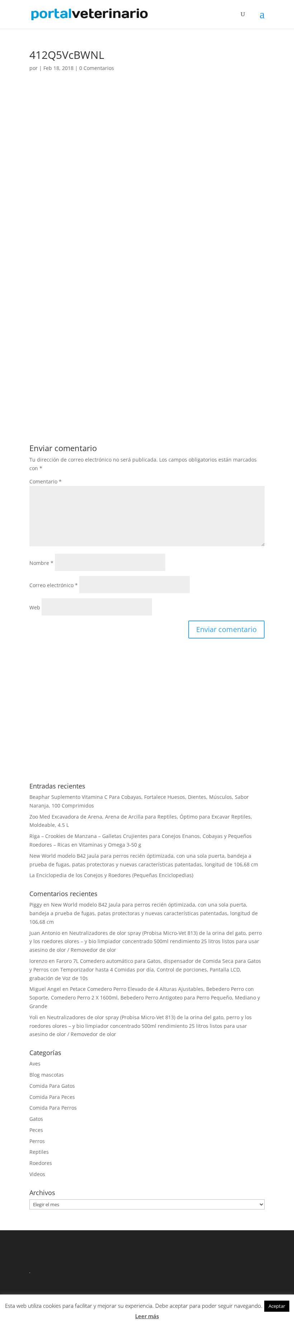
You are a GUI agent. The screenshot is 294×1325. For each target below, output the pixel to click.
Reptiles (39, 1151)
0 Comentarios (96, 68)
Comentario (45, 481)
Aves (35, 1063)
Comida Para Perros (53, 1107)
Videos (37, 1174)
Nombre (41, 563)
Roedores (40, 1163)
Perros (37, 1141)
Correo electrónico (53, 585)
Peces (36, 1130)
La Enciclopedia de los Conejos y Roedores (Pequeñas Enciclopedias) (111, 875)
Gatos (36, 1118)
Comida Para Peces (52, 1097)
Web (34, 607)
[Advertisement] (147, 144)
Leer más (147, 1316)
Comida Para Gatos (52, 1085)
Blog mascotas (46, 1074)
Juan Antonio (44, 933)
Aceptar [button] (277, 1306)
